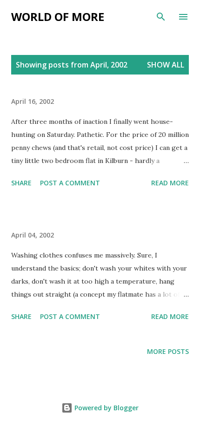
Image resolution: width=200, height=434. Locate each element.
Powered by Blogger (106, 407)
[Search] (161, 16)
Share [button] (21, 182)
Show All (165, 65)
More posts (168, 351)
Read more (170, 182)
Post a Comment (70, 182)
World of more (57, 16)
